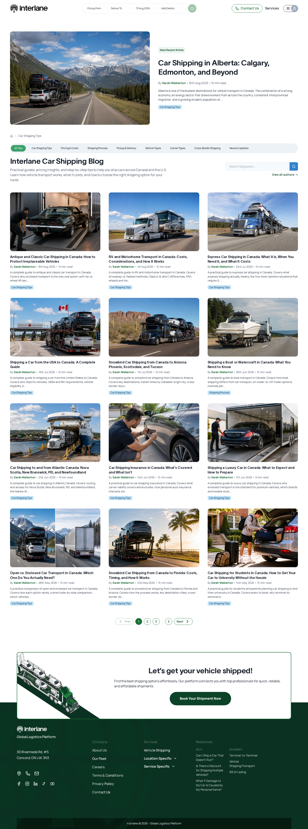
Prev (128, 621)
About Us (99, 750)
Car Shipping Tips (170, 107)
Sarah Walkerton (174, 83)
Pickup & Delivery (126, 148)
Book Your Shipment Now (200, 698)
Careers (98, 767)
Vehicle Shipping (157, 750)
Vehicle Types (153, 148)
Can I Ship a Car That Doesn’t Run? (210, 757)
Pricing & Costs (69, 148)
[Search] (192, 8)
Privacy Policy (103, 783)
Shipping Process (97, 148)
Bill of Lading (237, 772)
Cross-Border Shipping (207, 148)
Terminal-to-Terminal (243, 755)
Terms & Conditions (107, 775)
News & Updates (239, 148)
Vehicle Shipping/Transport (242, 763)
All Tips (18, 148)
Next (180, 621)
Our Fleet (99, 758)
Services (272, 8)
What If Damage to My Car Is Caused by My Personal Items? (209, 785)
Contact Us (250, 8)
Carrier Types (177, 148)
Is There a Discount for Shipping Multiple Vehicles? (209, 770)
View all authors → (285, 174)
